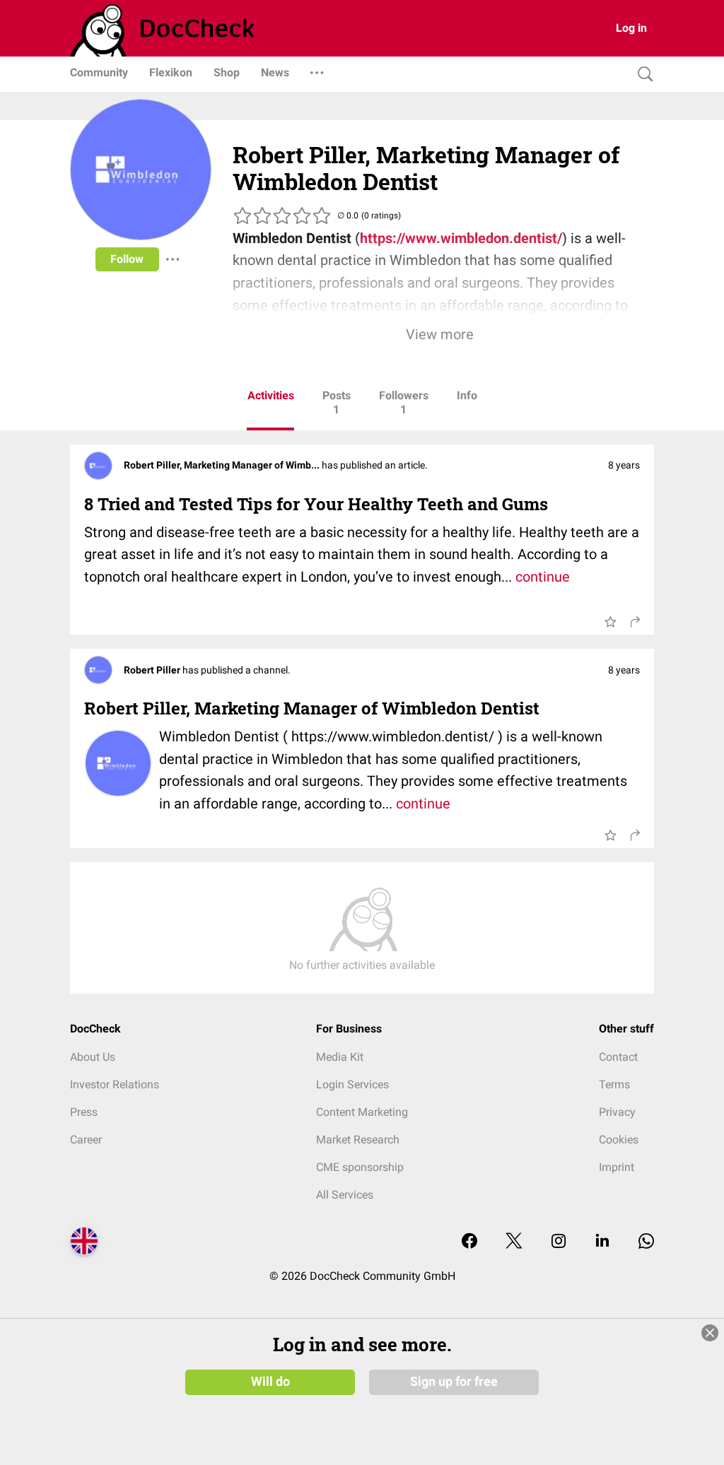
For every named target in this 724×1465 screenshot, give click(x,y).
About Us (92, 1057)
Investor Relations (114, 1084)
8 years (624, 465)
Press (84, 1112)
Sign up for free (454, 1382)
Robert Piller (153, 670)
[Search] (642, 75)
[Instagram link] (558, 1242)
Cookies (618, 1139)
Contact (618, 1057)
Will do (270, 1382)
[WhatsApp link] (646, 1242)
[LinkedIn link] (602, 1242)
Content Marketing (362, 1112)
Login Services (352, 1084)
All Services (344, 1194)
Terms (614, 1084)
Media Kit (339, 1057)
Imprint (616, 1167)
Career (86, 1139)
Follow (127, 259)
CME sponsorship (360, 1167)
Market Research (357, 1139)
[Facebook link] (469, 1242)
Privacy (617, 1112)
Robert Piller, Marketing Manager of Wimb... (223, 465)
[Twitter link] (514, 1242)
